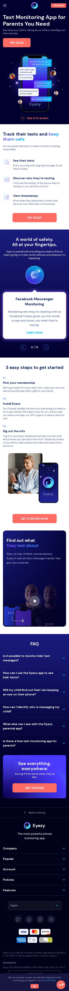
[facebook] (29, 919)
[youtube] (51, 919)
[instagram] (40, 919)
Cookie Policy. (49, 980)
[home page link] (34, 5)
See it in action (38, 118)
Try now (17, 43)
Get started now (34, 519)
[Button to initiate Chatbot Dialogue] (60, 984)
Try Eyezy (34, 218)
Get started (34, 788)
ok (34, 986)
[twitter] (18, 919)
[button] (23, 347)
